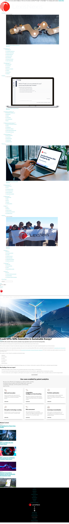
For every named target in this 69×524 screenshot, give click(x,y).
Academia (7, 73)
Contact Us (34, 491)
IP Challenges (6, 48)
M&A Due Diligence (9, 54)
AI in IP (7, 187)
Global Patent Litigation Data (11, 130)
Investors (7, 70)
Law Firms (8, 67)
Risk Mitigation (8, 57)
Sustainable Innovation (10, 259)
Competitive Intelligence (10, 51)
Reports (7, 200)
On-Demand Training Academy (11, 277)
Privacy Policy (34, 512)
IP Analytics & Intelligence (8, 111)
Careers (7, 267)
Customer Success (9, 256)
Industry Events (8, 210)
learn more (6, 401)
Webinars (7, 208)
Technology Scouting (9, 59)
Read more (8, 46)
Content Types (6, 196)
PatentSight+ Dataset (9, 128)
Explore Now (61, 0)
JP (1, 286)
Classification (8, 117)
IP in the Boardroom (9, 190)
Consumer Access (34, 515)
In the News (6, 263)
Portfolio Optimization (10, 52)
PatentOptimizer (9, 138)
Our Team (7, 254)
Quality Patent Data (9, 60)
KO (2, 286)
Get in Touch (4, 279)
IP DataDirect (8, 127)
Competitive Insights (9, 189)
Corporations (8, 65)
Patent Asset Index (9, 257)
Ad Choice (34, 518)
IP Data (7, 125)
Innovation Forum (9, 213)
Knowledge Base (9, 275)
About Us (3, 215)
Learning (5, 271)
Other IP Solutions (7, 134)
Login (1, 283)
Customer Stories (9, 203)
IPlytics (7, 120)
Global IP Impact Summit (10, 211)
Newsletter (34, 499)
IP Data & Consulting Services (11, 124)
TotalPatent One (9, 141)
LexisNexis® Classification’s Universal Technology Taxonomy (31, 350)
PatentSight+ (8, 114)
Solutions (34, 492)
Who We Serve (8, 64)
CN (0, 286)
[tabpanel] (13, 395)
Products (3, 75)
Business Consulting (9, 68)
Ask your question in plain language (12, 108)
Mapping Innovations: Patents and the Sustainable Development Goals (7, 474)
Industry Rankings (9, 192)
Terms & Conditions (34, 520)
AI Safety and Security (34, 502)
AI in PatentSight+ (9, 119)
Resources (4, 143)
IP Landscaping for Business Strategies (12, 45)
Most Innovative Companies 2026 (12, 181)
